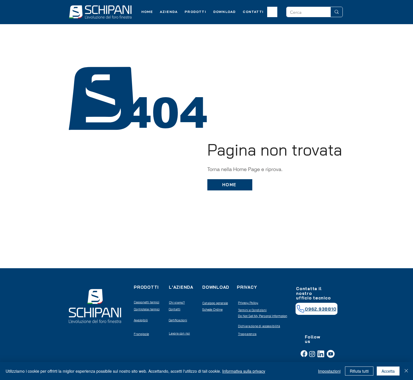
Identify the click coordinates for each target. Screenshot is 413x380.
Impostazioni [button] (329, 371)
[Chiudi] (406, 371)
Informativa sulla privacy (243, 371)
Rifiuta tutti (359, 371)
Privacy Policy (248, 303)
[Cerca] (336, 12)
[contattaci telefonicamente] (300, 309)
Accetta (388, 371)
